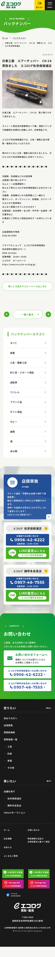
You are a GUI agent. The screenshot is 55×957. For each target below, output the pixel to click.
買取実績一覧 (10, 739)
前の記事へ (7, 314)
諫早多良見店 (27, 571)
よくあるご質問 (11, 855)
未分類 (13, 451)
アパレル (15, 392)
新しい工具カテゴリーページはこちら (27, 286)
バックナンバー (19, 38)
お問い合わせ (34, 830)
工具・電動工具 (18, 362)
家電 (12, 353)
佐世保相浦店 (27, 528)
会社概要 (8, 838)
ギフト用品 (16, 411)
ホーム (5, 38)
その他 (10, 767)
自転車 (13, 382)
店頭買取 (8, 725)
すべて (13, 343)
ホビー (13, 421)
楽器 (12, 431)
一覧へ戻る (27, 314)
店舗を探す (9, 791)
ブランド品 (16, 402)
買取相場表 (9, 732)
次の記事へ (48, 314)
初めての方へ (10, 718)
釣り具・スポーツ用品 (22, 372)
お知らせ (8, 847)
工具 (9, 746)
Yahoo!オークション (14, 812)
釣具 (9, 753)
